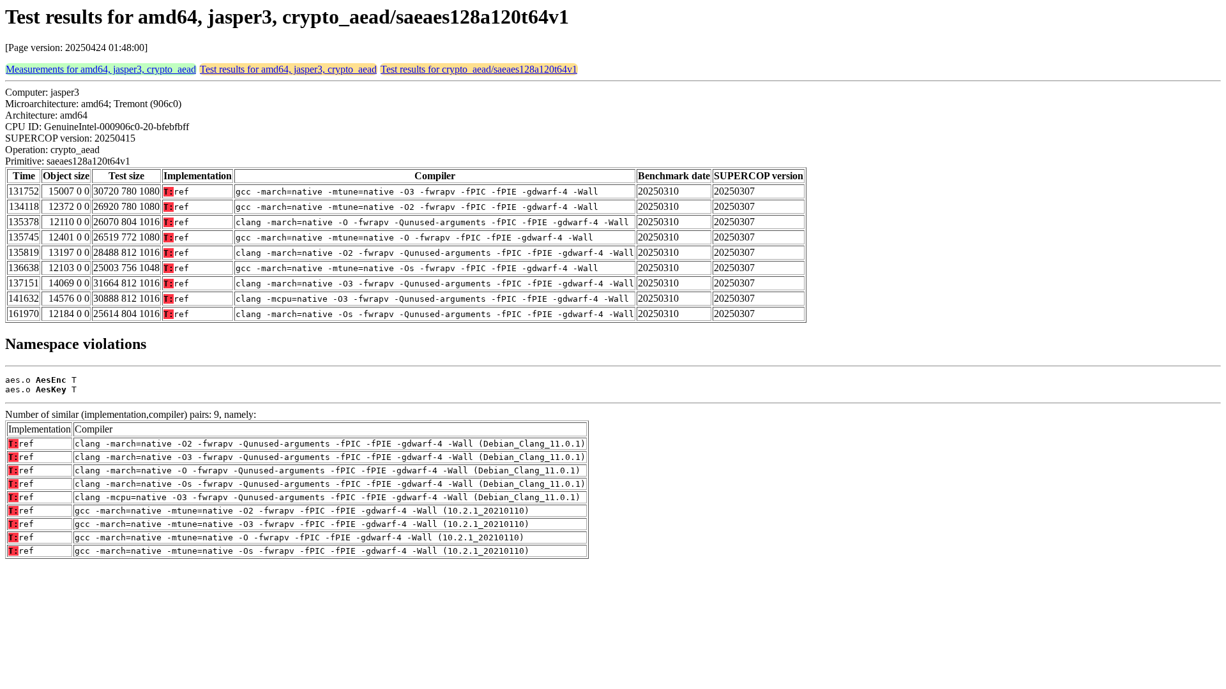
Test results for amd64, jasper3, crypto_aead (288, 69)
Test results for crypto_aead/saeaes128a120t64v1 (479, 69)
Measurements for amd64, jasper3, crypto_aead (101, 69)
